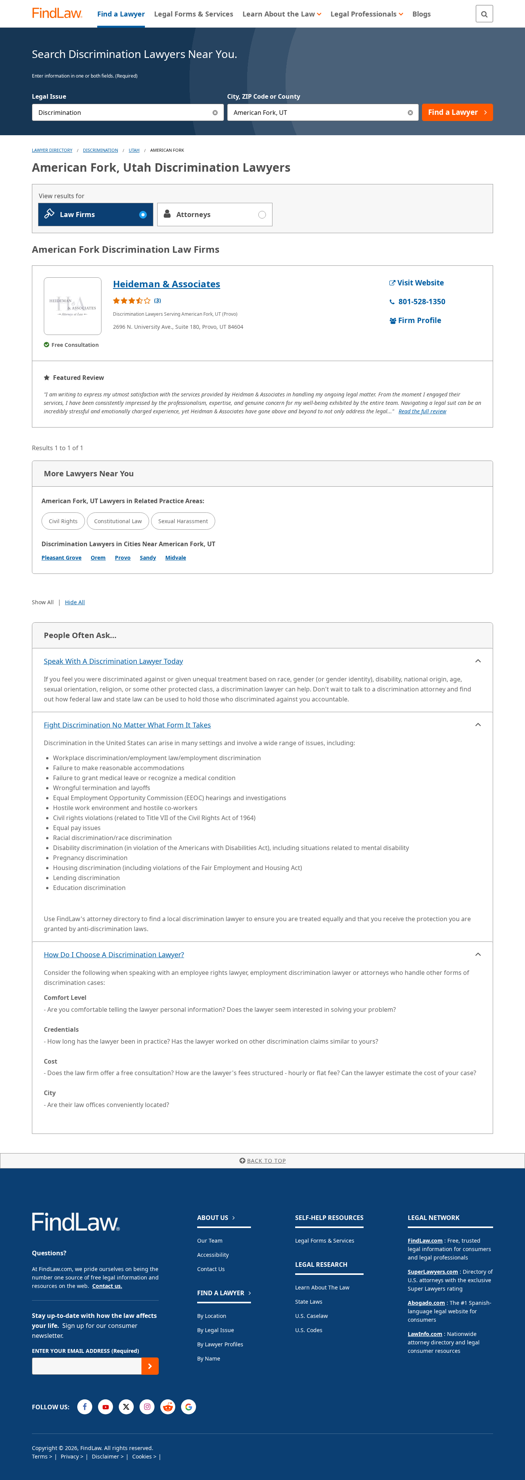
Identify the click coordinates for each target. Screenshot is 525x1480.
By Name (208, 1358)
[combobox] (128, 112)
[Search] (484, 13)
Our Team (210, 1240)
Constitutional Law (118, 521)
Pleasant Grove (61, 557)
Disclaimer (106, 1456)
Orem (98, 557)
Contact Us (211, 1269)
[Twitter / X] (126, 1406)
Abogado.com (426, 1302)
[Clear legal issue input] (215, 112)
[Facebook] (84, 1406)
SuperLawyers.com (433, 1271)
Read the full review (422, 411)
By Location (211, 1315)
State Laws (308, 1301)
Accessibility (213, 1254)
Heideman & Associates (166, 283)
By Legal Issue (215, 1330)
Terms (40, 1456)
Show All (43, 602)
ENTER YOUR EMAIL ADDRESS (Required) (85, 1350)
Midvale (175, 557)
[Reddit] (167, 1406)
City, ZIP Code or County (263, 96)
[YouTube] (105, 1406)
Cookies (142, 1456)
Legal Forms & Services (324, 1240)
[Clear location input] (410, 112)
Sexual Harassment (183, 521)
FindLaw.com (425, 1240)
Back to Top (266, 1160)
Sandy (148, 557)
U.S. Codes (308, 1330)
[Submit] (150, 1366)
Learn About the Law (322, 1287)
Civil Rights (63, 521)
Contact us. (107, 1285)
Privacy (70, 1456)
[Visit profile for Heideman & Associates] (72, 306)
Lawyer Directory (52, 150)
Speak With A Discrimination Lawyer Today (113, 661)
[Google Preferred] (188, 1406)
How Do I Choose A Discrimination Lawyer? (114, 954)
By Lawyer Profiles (220, 1344)
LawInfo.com (425, 1333)
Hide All (75, 602)
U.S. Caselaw (311, 1315)
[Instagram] (147, 1406)
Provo (123, 557)
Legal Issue (49, 96)
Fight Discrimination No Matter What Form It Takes (127, 724)
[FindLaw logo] (60, 14)
